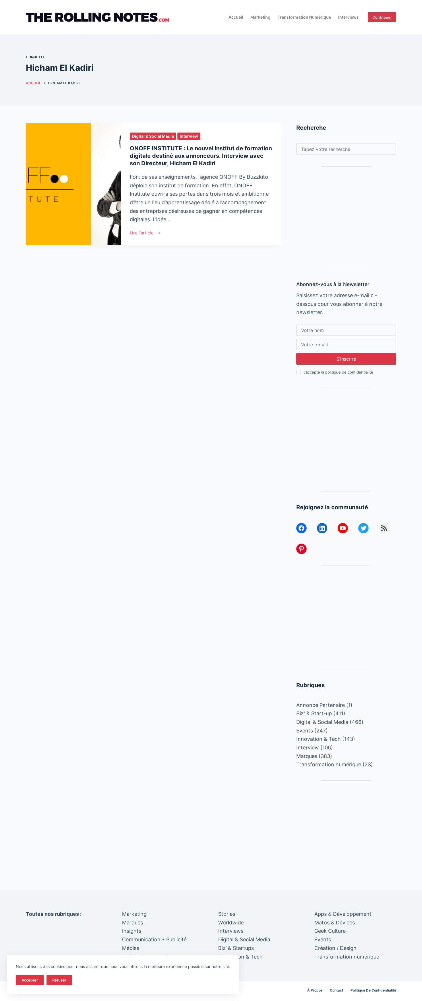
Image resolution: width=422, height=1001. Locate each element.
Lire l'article (142, 233)
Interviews (348, 17)
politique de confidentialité (349, 372)
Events (304, 731)
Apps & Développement (342, 914)
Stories (226, 914)
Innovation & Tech (318, 739)
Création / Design (335, 948)
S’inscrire (346, 359)
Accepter (30, 980)
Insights (131, 931)
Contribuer (382, 17)
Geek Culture (330, 931)
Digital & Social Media (153, 136)
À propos (315, 990)
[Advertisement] (346, 218)
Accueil (236, 17)
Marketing (260, 17)
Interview (189, 136)
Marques (306, 756)
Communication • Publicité (154, 939)
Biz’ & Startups (236, 948)
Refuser (59, 980)
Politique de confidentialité (373, 990)
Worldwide (231, 923)
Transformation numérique (304, 17)
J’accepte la (338, 372)
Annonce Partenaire (320, 705)
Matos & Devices (334, 923)
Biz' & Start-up (314, 713)
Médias (130, 948)
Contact (336, 990)
